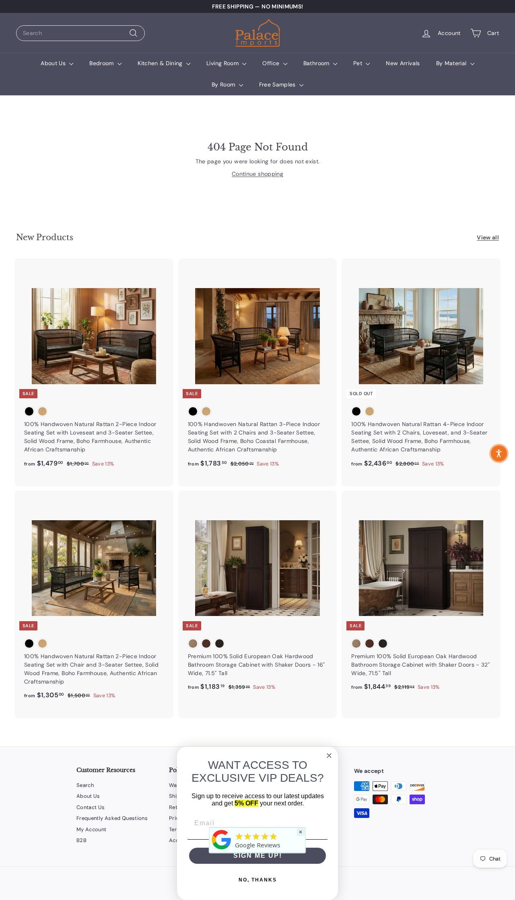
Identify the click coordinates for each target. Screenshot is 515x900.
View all (488, 237)
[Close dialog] (329, 755)
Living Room (223, 63)
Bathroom (317, 63)
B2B (81, 840)
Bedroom (102, 63)
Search (85, 785)
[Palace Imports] (221, 849)
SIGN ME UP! (257, 855)
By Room (224, 84)
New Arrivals (403, 63)
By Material (452, 63)
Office (271, 63)
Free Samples (278, 84)
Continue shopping (257, 173)
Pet (358, 63)
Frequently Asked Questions (112, 818)
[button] (499, 453)
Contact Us (90, 807)
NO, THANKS (258, 880)
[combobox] (80, 33)
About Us (54, 63)
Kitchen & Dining (161, 63)
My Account (91, 829)
